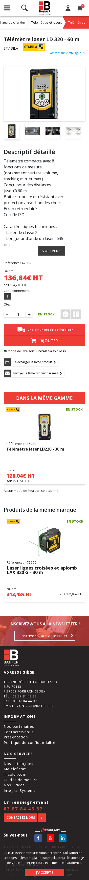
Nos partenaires (19, 726)
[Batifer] (45, 8)
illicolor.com (15, 774)
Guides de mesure (21, 779)
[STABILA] (34, 46)
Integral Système (20, 790)
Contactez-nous (19, 731)
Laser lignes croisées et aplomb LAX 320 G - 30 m (42, 570)
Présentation (16, 737)
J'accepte (44, 872)
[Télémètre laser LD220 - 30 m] (44, 427)
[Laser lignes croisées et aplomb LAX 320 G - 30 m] (45, 541)
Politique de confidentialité (29, 742)
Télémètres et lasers (46, 22)
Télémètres (76, 22)
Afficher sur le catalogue (65, 53)
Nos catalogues (18, 763)
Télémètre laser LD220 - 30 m (35, 449)
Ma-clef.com (15, 768)
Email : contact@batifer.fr (29, 705)
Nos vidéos (14, 785)
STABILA (11, 48)
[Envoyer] (72, 636)
